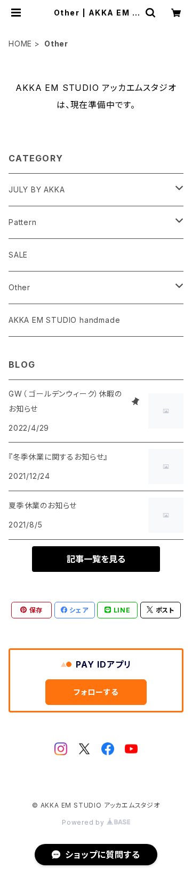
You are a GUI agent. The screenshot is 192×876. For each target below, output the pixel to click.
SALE (18, 254)
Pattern (23, 222)
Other (19, 287)
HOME (20, 43)
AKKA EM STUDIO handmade (64, 319)
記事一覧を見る (96, 559)
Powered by (84, 822)
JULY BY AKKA (37, 189)
